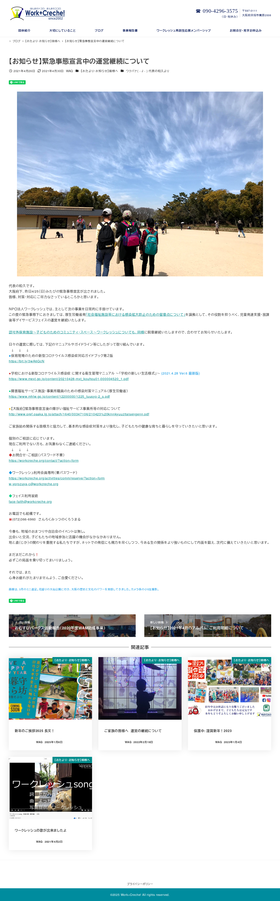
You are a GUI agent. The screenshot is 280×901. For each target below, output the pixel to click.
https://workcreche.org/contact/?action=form (44, 460)
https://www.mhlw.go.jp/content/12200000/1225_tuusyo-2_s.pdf (59, 396)
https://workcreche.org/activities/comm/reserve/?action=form (57, 478)
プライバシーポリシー (140, 884)
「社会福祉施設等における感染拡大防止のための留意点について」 (135, 314)
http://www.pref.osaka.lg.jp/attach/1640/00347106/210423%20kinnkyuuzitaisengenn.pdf (79, 414)
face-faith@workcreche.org (30, 501)
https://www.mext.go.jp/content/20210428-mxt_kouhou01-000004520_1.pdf (69, 378)
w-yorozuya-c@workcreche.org (33, 484)
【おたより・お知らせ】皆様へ (99, 71)
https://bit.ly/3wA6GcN (26, 361)
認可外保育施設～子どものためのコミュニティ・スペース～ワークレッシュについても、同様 (76, 332)
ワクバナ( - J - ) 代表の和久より (147, 71)
